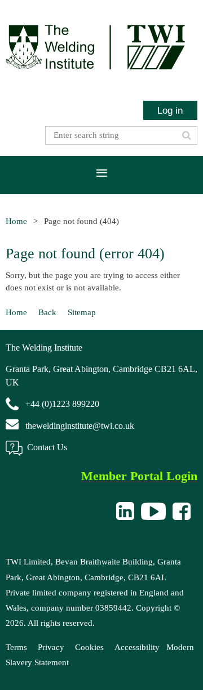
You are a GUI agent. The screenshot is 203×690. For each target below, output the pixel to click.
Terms (16, 647)
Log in (170, 110)
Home (16, 221)
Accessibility (137, 647)
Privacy (51, 647)
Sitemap (82, 312)
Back (47, 312)
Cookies (89, 647)
